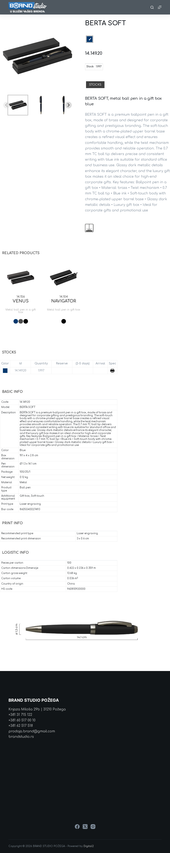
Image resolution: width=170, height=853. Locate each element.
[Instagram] (93, 826)
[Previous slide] (6, 105)
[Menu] (160, 7)
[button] (17, 105)
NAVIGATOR (63, 301)
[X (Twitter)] (85, 826)
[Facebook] (77, 826)
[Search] (152, 7)
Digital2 (89, 846)
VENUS (21, 301)
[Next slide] (68, 105)
